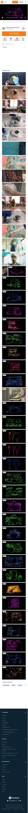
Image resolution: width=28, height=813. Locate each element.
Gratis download (14, 33)
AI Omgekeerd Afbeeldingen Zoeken (10, 739)
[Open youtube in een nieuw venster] (19, 812)
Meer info (5, 46)
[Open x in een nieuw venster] (17, 812)
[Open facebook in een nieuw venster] (7, 812)
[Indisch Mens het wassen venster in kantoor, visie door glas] (13, 244)
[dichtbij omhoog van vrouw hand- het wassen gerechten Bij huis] (13, 404)
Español (4, 793)
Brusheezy (4, 725)
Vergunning (4, 752)
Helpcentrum (5, 776)
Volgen (23, 28)
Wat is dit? (11, 44)
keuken (13, 695)
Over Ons (4, 781)
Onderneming (5, 732)
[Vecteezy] (2, 2)
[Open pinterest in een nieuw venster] (13, 812)
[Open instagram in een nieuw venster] (9, 812)
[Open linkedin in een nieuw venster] (11, 812)
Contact (3, 778)
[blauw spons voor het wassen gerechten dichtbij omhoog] (13, 147)
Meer (3, 802)
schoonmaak (6, 695)
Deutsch (4, 798)
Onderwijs (4, 735)
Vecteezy (4, 727)
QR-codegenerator (6, 744)
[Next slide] (23, 695)
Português (4, 795)
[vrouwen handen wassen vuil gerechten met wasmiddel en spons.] (13, 188)
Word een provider (6, 783)
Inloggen (21, 2)
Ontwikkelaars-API (6, 737)
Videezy (3, 730)
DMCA (3, 754)
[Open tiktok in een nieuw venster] (15, 812)
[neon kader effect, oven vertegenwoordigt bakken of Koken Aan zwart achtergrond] (13, 376)
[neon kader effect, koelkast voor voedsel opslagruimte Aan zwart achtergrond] (13, 613)
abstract (20, 695)
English (3, 791)
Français (4, 800)
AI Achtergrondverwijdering (8, 742)
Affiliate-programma (6, 756)
